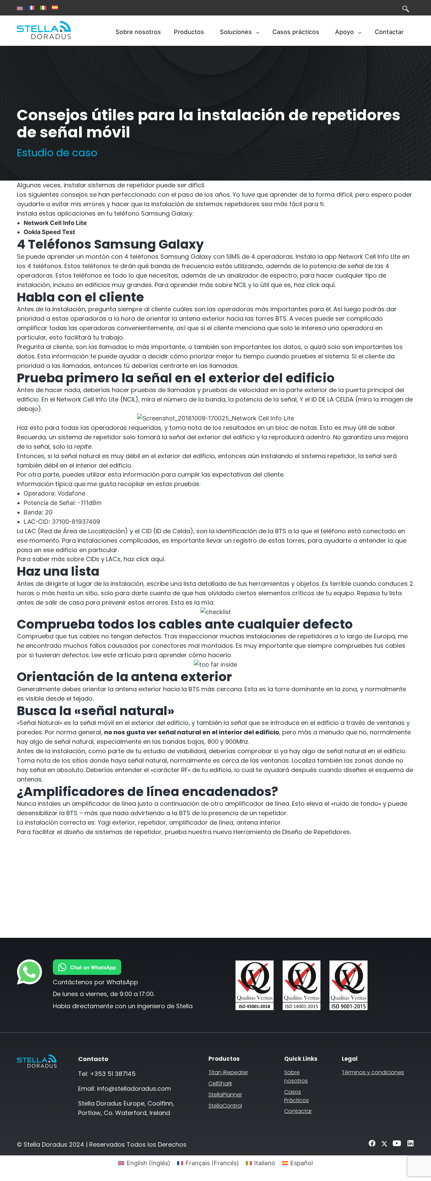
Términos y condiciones (373, 1072)
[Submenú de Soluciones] (258, 32)
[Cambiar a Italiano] (43, 8)
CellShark (220, 1083)
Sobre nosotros (296, 1076)
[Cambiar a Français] (31, 8)
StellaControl (225, 1106)
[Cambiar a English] (20, 8)
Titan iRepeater (228, 1072)
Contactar (298, 1111)
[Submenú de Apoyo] (360, 32)
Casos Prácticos (296, 1096)
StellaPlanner (225, 1094)
